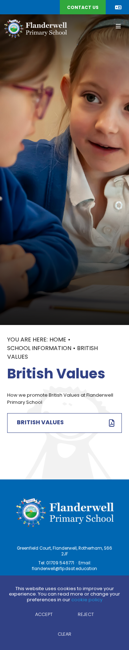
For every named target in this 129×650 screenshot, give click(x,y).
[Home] (35, 28)
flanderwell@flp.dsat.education (64, 569)
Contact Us (83, 8)
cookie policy (86, 600)
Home (57, 340)
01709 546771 (60, 563)
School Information (39, 349)
